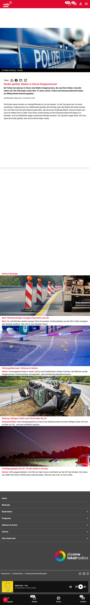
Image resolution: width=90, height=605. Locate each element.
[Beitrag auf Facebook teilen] (16, 80)
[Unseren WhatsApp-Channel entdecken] (80, 573)
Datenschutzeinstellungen (36, 573)
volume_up (70, 586)
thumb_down (76, 586)
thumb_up (84, 586)
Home (4, 498)
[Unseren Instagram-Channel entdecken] (87, 573)
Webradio (6, 505)
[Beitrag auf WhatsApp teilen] (12, 80)
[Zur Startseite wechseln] (7, 4)
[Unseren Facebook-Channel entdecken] (83, 573)
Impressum (5, 573)
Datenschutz (18, 573)
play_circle (80, 587)
